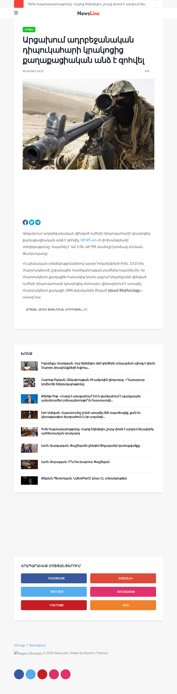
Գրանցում (37, 645)
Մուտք (19, 645)
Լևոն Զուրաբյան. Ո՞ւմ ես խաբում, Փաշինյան (75, 462)
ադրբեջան (73, 309)
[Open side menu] (16, 13)
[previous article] (159, 4)
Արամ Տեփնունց (51, 309)
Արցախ (29, 29)
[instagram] (54, 674)
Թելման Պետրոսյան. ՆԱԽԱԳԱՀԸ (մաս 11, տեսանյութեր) (84, 478)
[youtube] (42, 674)
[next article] (151, 4)
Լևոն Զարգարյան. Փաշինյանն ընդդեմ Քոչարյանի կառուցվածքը (90, 445)
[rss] (66, 674)
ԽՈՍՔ (27, 353)
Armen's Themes (96, 653)
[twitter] (31, 674)
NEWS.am (89, 240)
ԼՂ (85, 309)
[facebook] (19, 674)
